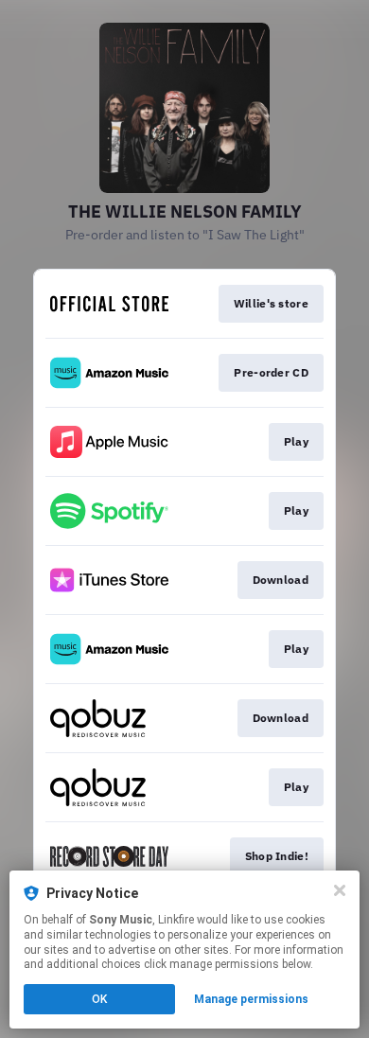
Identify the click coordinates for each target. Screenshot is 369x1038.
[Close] (340, 890)
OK (99, 999)
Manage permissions (251, 999)
